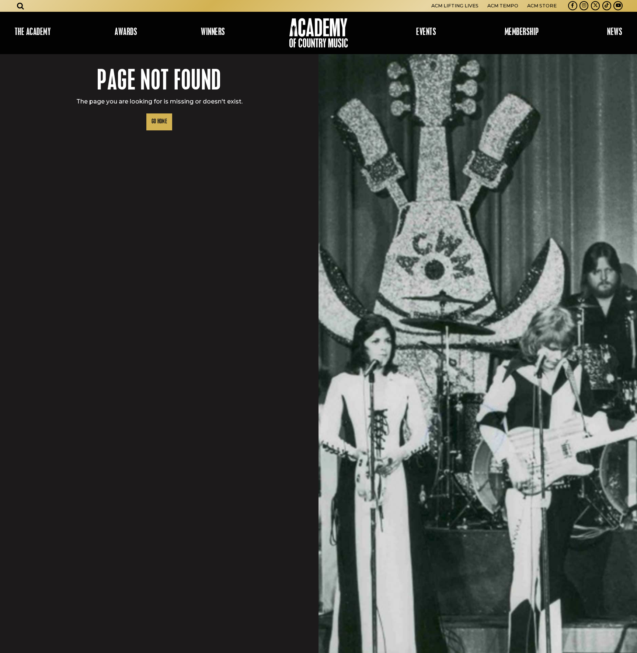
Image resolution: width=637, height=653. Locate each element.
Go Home (159, 121)
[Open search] (21, 6)
